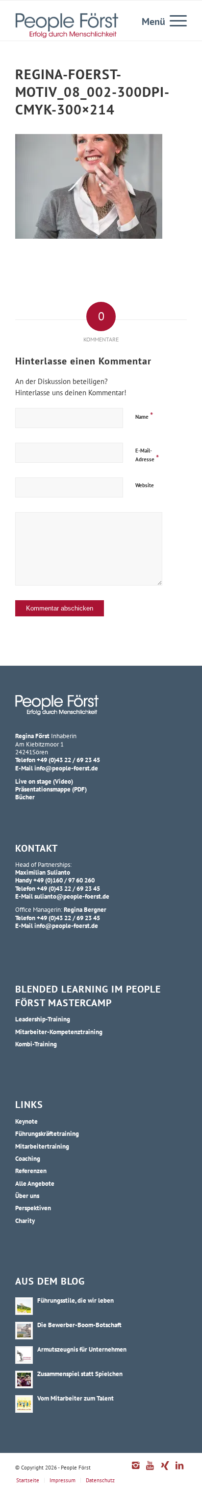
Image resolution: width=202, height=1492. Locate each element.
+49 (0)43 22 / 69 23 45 (68, 760)
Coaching (27, 1158)
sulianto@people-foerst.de (71, 896)
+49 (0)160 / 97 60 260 (64, 880)
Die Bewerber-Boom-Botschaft (79, 1325)
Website (144, 485)
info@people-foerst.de (66, 768)
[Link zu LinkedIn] (179, 1470)
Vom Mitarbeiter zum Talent (75, 1398)
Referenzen (31, 1171)
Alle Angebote (34, 1183)
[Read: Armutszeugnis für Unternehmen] (24, 1355)
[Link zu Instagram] (135, 1470)
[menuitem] (173, 20)
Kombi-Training (36, 1044)
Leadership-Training (42, 1019)
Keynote (26, 1121)
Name (144, 415)
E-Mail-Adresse (147, 455)
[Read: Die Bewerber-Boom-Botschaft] (24, 1330)
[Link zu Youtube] (150, 1470)
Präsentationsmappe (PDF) (51, 789)
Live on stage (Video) (44, 781)
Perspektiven (33, 1208)
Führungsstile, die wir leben (75, 1300)
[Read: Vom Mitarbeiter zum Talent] (24, 1404)
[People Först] (66, 25)
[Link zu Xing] (164, 1470)
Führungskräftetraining (47, 1133)
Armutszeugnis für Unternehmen (81, 1349)
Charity (25, 1220)
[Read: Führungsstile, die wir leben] (24, 1306)
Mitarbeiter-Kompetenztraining (58, 1032)
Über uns (27, 1195)
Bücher (25, 797)
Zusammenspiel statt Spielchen (80, 1374)
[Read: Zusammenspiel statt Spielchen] (24, 1379)
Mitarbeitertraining (42, 1146)
